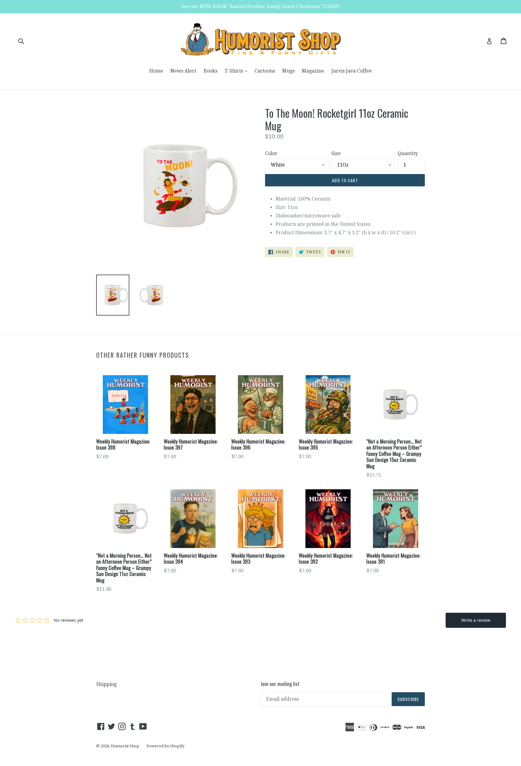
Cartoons (264, 71)
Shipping (106, 684)
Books (210, 71)
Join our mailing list (279, 684)
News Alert (183, 71)
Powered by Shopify (166, 746)
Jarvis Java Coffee (351, 71)
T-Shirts (237, 71)
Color (271, 153)
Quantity (408, 153)
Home (156, 71)
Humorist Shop (125, 746)
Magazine (313, 71)
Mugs (288, 71)
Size (336, 153)
